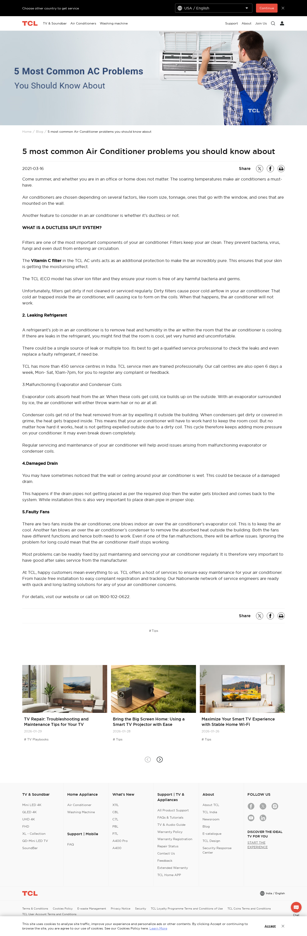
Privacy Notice (120, 908)
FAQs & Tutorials (170, 817)
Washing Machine (81, 812)
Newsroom (210, 819)
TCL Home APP (169, 875)
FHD (25, 826)
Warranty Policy (169, 832)
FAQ (70, 844)
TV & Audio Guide (171, 825)
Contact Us (166, 853)
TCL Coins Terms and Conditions (249, 908)
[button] (159, 759)
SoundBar (30, 848)
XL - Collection (34, 834)
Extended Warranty (172, 868)
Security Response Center (216, 850)
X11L (115, 805)
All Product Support (173, 810)
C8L (115, 812)
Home (26, 132)
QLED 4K (29, 812)
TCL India (209, 812)
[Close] (282, 926)
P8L (115, 826)
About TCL (210, 805)
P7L (115, 834)
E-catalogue (211, 834)
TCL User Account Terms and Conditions (49, 914)
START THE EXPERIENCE (257, 845)
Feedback (164, 861)
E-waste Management (91, 908)
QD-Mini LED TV (35, 841)
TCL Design (211, 841)
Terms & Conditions (35, 908)
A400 (116, 848)
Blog (39, 132)
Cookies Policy (63, 908)
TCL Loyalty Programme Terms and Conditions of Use (187, 908)
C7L (115, 819)
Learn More (158, 928)
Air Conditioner (79, 805)
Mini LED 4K (31, 805)
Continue (267, 8)
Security (140, 908)
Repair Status (167, 846)
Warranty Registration (174, 839)
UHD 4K (28, 819)
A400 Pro (120, 841)
